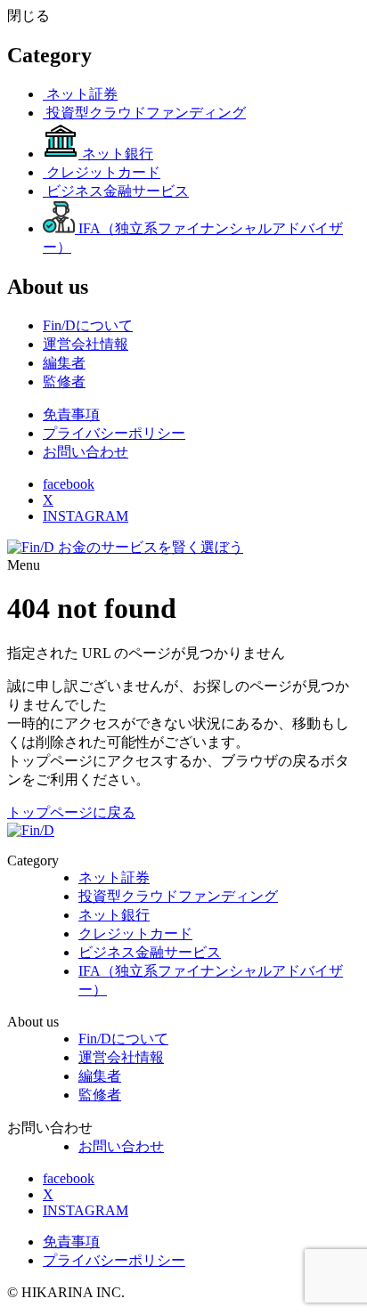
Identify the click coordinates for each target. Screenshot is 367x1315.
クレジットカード (135, 933)
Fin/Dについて (123, 1038)
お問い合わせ (85, 451)
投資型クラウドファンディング (178, 896)
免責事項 (71, 414)
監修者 (99, 1094)
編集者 (99, 1076)
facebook (68, 483)
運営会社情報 (121, 1057)
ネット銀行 (114, 914)
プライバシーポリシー (114, 433)
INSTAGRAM (85, 516)
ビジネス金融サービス (149, 952)
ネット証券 (114, 877)
